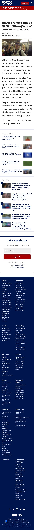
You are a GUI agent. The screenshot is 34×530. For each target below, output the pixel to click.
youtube (20, 509)
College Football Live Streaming (20, 469)
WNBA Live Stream (18, 496)
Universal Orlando (7, 375)
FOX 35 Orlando (6, 33)
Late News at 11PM (6, 396)
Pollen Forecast (20, 302)
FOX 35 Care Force (19, 331)
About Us (5, 409)
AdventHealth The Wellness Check (20, 337)
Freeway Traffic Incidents (6, 335)
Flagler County (6, 296)
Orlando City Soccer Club (19, 364)
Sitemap (4, 321)
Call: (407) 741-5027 (20, 413)
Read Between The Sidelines (19, 358)
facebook (9, 509)
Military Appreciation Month (5, 317)
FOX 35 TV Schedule (5, 386)
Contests (5, 459)
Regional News (19, 381)
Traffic (4, 326)
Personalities (5, 422)
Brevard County (6, 293)
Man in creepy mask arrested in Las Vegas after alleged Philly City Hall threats (12, 171)
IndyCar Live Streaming (19, 481)
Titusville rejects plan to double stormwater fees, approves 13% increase (21, 216)
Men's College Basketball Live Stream (20, 485)
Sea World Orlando (5, 372)
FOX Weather (19, 304)
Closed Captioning (5, 449)
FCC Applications (7, 455)
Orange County (6, 302)
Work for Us (5, 424)
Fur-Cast (18, 345)
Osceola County (6, 305)
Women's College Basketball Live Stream (20, 491)
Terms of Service (18, 267)
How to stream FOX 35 (6, 413)
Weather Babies (20, 335)
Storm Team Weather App (19, 307)
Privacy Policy (19, 266)
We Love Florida (20, 328)
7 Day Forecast (20, 293)
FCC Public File (6, 452)
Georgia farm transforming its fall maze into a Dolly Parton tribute (11, 163)
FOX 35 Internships (5, 427)
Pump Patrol (5, 328)
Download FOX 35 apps (6, 435)
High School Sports (19, 368)
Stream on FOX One (19, 460)
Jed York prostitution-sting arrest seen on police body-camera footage (11, 146)
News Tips (19, 409)
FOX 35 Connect (20, 425)
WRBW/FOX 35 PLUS (6, 445)
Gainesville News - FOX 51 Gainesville (20, 386)
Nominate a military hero (5, 312)
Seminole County (7, 307)
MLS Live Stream (20, 499)
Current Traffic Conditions (6, 331)
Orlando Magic (19, 361)
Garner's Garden (20, 343)
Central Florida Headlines (6, 286)
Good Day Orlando (5, 389)
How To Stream (6, 383)
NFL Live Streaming (18, 465)
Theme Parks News (6, 364)
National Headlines (4, 290)
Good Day (19, 326)
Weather (19, 281)
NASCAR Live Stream (19, 477)
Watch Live (25, 3)
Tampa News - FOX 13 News (20, 391)
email (24, 509)
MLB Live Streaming (18, 473)
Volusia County (6, 309)
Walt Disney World (5, 368)
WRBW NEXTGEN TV (7, 441)
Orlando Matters (7, 393)
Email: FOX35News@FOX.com (22, 417)
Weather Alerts (20, 287)
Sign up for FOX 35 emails (6, 431)
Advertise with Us (7, 438)
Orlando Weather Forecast (20, 290)
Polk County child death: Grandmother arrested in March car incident (11, 154)
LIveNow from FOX (6, 400)
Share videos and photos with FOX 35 (20, 421)
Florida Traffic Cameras (6, 339)
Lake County (5, 298)
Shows (4, 380)
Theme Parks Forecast (19, 296)
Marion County (6, 300)
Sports (18, 354)
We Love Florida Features (6, 360)
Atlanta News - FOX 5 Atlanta (20, 395)
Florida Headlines (7, 283)
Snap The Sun (19, 310)
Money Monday (20, 350)
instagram (17, 509)
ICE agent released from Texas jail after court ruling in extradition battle (11, 138)
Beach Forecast (20, 300)
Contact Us (5, 420)
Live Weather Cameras (19, 284)
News (12, 33)
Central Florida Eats (6, 404)
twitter (13, 509)
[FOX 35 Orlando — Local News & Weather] (7, 3)
